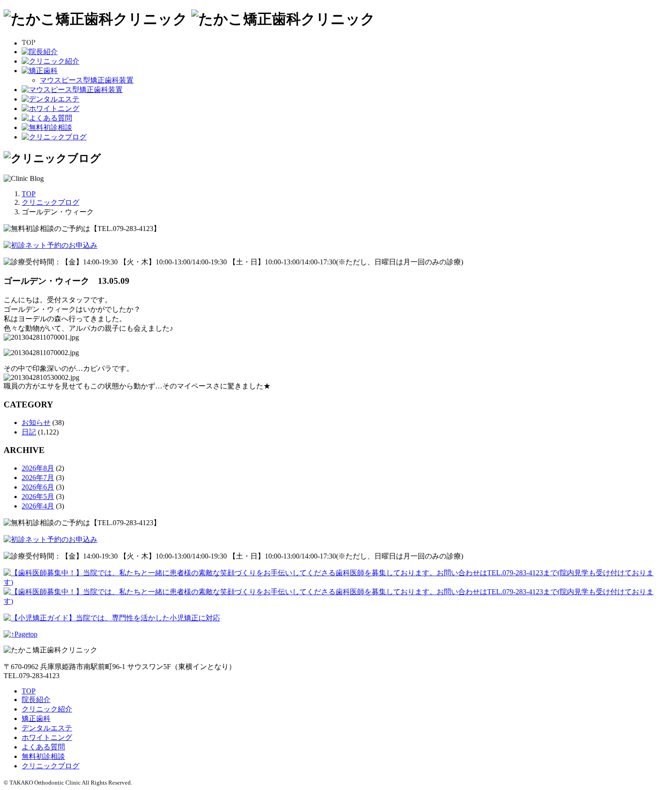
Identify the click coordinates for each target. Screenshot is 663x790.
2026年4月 (38, 506)
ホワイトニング (47, 737)
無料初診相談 (43, 756)
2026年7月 (38, 477)
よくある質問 (43, 747)
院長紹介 (36, 699)
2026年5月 (38, 496)
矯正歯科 (36, 718)
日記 (29, 432)
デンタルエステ (47, 728)
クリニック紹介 (47, 709)
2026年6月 (38, 487)
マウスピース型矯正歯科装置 (87, 80)
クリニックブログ (50, 766)
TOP (29, 691)
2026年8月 (38, 468)
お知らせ (36, 422)
